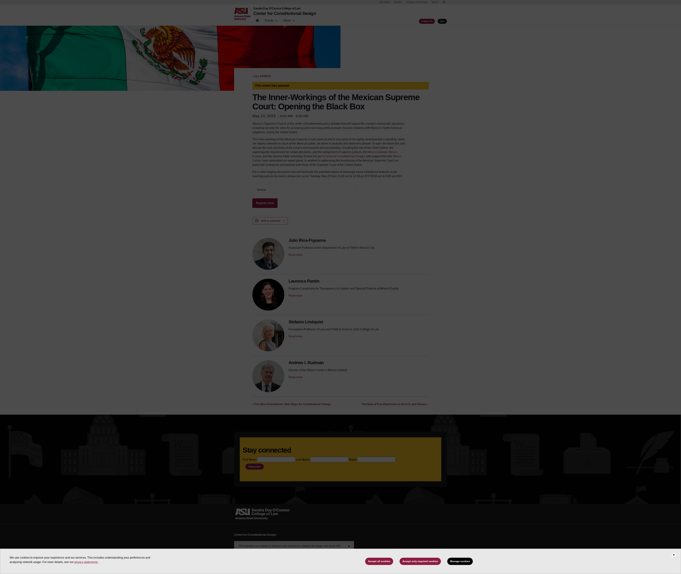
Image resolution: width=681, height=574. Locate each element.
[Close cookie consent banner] (673, 555)
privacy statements (86, 562)
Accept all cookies (379, 561)
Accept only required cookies (420, 561)
